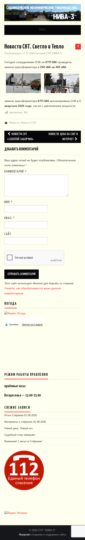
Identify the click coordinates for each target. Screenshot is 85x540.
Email (9, 218)
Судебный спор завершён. (20, 435)
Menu (42, 29)
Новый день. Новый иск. (18, 428)
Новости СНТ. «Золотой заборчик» (20, 136)
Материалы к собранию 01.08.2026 (25, 422)
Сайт (7, 234)
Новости (14, 122)
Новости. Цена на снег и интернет (63, 136)
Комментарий (15, 171)
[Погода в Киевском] (24, 319)
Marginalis (25, 534)
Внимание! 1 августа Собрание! (23, 441)
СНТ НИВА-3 (53, 53)
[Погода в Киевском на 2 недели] (32, 324)
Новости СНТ (28, 122)
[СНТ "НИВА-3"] (42, 12)
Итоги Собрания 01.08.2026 (20, 415)
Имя (8, 202)
